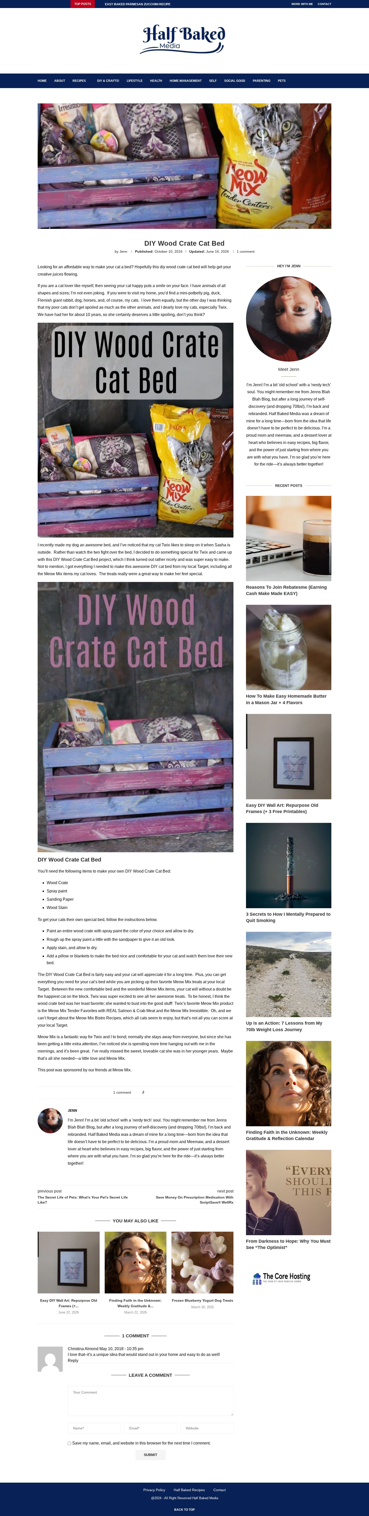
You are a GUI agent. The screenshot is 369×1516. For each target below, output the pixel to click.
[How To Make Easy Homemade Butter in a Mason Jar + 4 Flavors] (288, 647)
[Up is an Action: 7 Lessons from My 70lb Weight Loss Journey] (288, 974)
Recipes (79, 81)
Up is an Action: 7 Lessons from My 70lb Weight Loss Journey (284, 1026)
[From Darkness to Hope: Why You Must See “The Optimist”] (288, 1192)
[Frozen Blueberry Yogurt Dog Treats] (202, 1263)
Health (156, 81)
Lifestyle (135, 81)
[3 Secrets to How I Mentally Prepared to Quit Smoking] (288, 865)
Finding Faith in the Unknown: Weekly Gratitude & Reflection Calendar (287, 1135)
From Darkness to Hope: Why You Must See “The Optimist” (288, 1244)
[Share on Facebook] (149, 1092)
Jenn (123, 251)
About (59, 81)
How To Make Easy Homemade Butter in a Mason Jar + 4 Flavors (286, 699)
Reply (73, 1360)
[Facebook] (39, 4)
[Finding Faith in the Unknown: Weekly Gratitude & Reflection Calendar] (136, 1263)
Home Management (186, 81)
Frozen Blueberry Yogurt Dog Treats (202, 1300)
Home (42, 81)
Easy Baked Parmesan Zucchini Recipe (137, 4)
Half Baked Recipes (189, 1490)
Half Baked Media (205, 1498)
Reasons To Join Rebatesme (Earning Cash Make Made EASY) (286, 590)
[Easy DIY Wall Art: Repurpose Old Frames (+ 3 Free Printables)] (69, 1263)
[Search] (328, 81)
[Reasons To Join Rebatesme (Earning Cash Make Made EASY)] (288, 538)
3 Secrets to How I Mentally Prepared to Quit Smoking (288, 917)
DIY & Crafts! (108, 81)
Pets (282, 81)
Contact (324, 4)
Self (213, 81)
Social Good (234, 81)
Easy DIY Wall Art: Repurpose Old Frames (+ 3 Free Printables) (282, 808)
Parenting (261, 81)
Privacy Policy (154, 1490)
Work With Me (302, 4)
